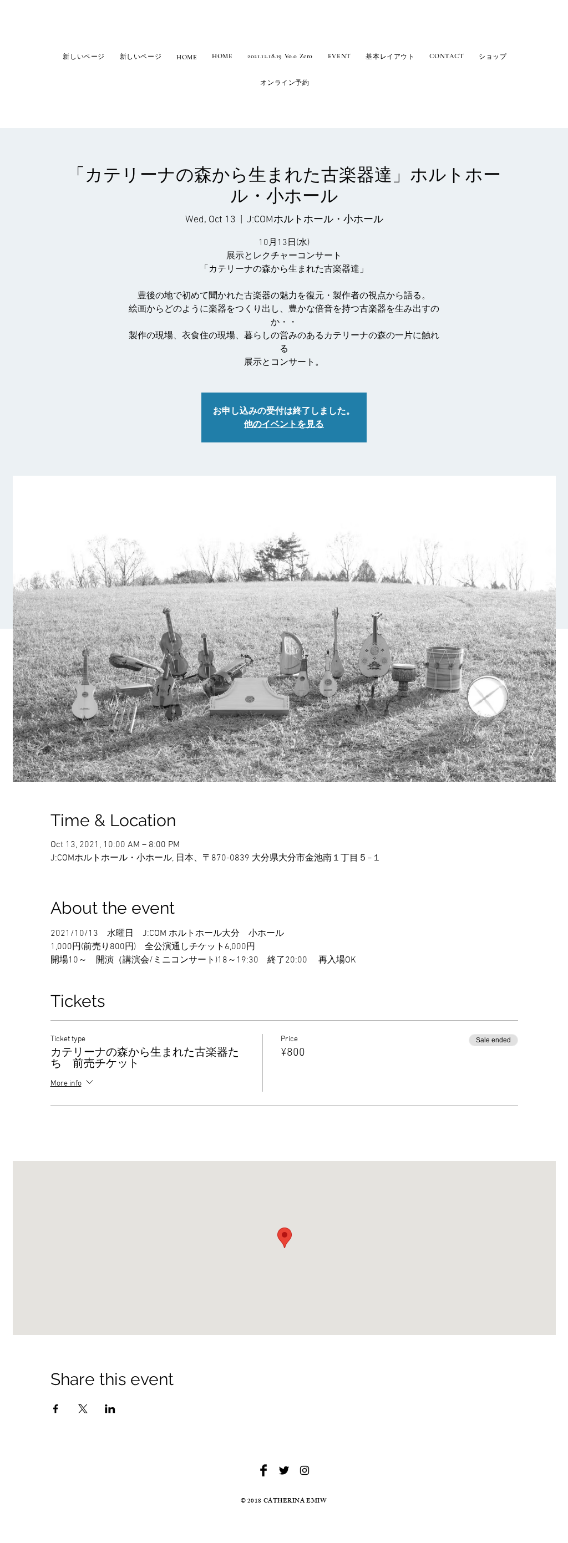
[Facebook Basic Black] (263, 1470)
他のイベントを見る (284, 424)
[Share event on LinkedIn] (110, 1408)
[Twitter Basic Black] (284, 1470)
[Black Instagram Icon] (304, 1470)
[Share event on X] (83, 1408)
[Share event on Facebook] (55, 1408)
